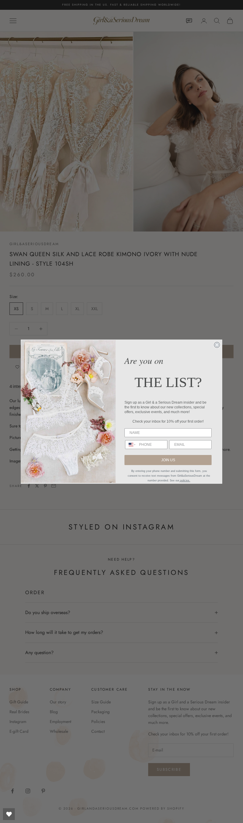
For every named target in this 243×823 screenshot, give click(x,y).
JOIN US (168, 460)
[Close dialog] (217, 345)
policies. (184, 480)
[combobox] (130, 444)
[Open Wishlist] (9, 814)
